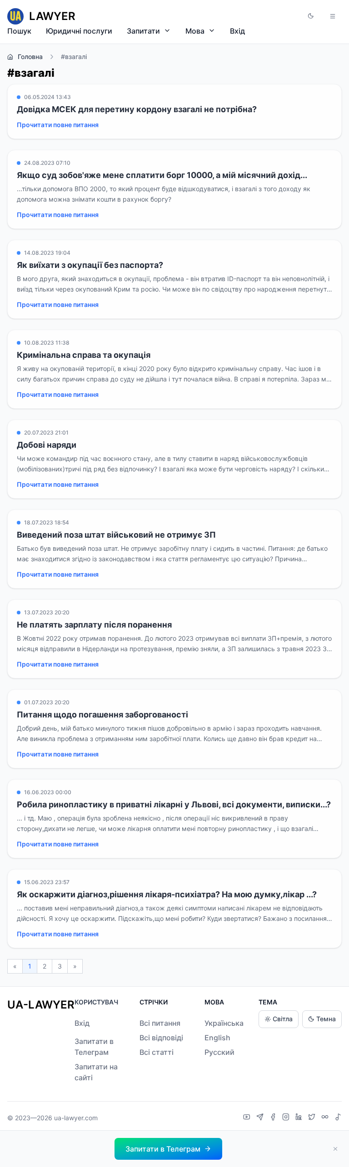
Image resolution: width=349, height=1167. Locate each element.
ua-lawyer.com (76, 1118)
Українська (224, 1023)
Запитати (143, 30)
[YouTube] (248, 1117)
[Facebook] (274, 1117)
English (217, 1037)
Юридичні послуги (79, 30)
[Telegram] (261, 1117)
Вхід (237, 30)
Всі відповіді (161, 1037)
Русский (219, 1052)
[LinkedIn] (299, 1117)
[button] (311, 16)
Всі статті (157, 1052)
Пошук (19, 30)
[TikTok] (338, 1117)
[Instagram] (287, 1117)
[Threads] (326, 1117)
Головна (30, 56)
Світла (283, 1019)
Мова (194, 30)
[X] (313, 1117)
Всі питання (160, 1023)
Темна (326, 1019)
